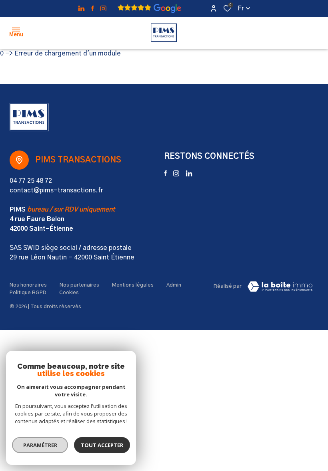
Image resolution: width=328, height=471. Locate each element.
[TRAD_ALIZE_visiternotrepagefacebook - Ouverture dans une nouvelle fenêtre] (92, 8)
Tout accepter (102, 445)
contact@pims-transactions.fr (56, 190)
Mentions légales (133, 285)
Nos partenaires (79, 285)
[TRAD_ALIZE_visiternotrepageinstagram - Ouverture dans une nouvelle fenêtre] (103, 9)
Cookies (69, 292)
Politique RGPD (28, 292)
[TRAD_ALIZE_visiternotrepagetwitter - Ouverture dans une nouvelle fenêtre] (81, 9)
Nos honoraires (28, 285)
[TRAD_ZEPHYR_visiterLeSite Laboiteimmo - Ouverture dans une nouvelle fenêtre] (280, 286)
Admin (173, 285)
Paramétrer (40, 445)
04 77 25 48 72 (31, 181)
